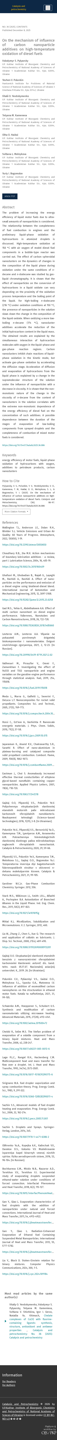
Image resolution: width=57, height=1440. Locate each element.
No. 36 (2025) (8, 27)
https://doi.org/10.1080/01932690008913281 (26, 947)
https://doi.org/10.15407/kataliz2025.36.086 (23, 445)
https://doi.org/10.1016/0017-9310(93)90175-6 (27, 1074)
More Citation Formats (15, 511)
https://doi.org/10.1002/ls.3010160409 (23, 566)
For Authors (8, 1385)
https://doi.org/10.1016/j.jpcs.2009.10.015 (24, 735)
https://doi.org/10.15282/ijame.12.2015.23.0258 (27, 599)
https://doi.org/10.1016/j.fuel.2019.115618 (24, 687)
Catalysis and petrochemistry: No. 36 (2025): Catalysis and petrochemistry (30, 1334)
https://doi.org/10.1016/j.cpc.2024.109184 (25, 1274)
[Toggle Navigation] (48, 8)
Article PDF (10, 196)
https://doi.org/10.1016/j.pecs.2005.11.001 (25, 1118)
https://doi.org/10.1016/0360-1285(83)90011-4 (27, 1096)
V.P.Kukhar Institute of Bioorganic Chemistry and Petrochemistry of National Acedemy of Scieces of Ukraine (28, 1411)
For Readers (9, 1381)
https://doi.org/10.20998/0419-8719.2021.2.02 (27, 654)
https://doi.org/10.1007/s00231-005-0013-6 (26, 1048)
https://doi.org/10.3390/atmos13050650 (24, 544)
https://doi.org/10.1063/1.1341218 (20, 794)
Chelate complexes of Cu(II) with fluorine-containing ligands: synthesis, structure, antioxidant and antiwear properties (30, 1323)
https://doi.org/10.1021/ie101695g (20, 913)
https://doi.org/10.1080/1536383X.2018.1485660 (28, 625)
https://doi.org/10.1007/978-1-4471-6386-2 (25, 1136)
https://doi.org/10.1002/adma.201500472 (24, 1023)
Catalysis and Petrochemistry (20, 1404)
